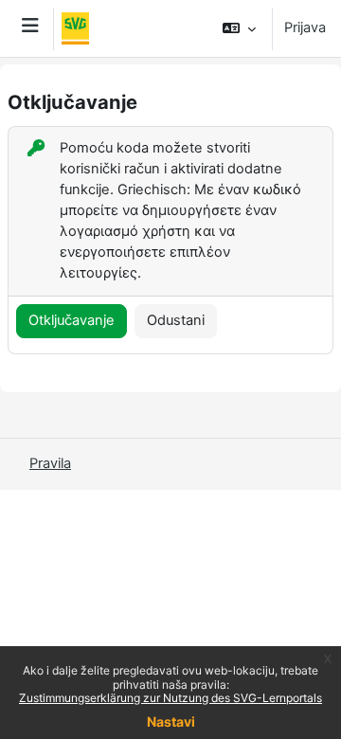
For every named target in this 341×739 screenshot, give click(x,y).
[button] (239, 28)
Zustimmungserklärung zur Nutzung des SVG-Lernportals (170, 698)
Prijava (305, 27)
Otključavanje (71, 320)
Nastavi (171, 721)
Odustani (176, 320)
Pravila (50, 463)
